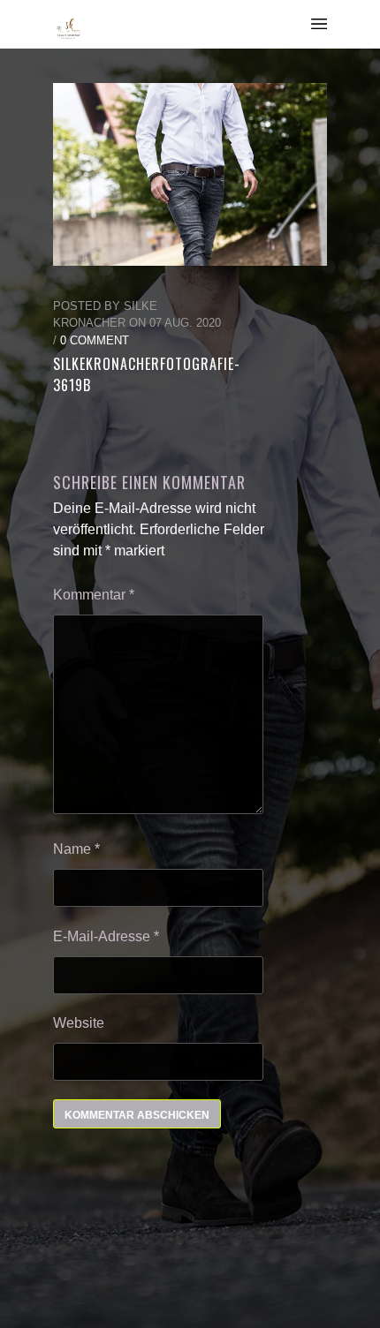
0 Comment (94, 340)
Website (78, 1022)
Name (76, 848)
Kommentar (93, 594)
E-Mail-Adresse (106, 936)
